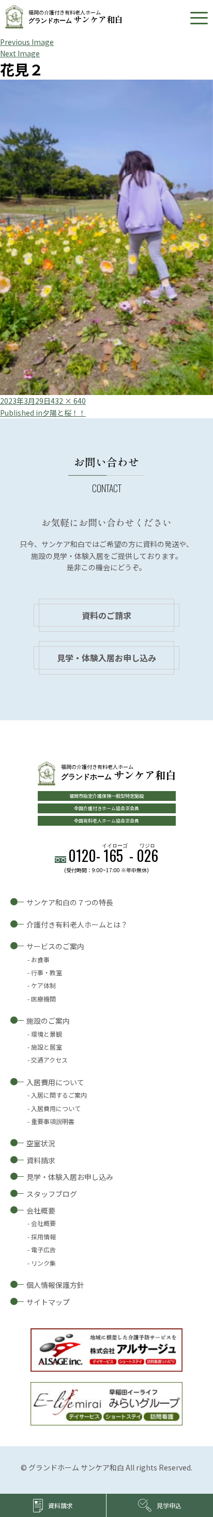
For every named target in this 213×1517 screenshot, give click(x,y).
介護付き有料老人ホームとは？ (77, 924)
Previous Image (27, 42)
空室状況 (40, 1143)
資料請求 (40, 1160)
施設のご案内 (48, 1020)
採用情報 (43, 1236)
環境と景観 (46, 1033)
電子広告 (43, 1249)
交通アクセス (49, 1059)
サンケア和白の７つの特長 (69, 902)
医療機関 (43, 998)
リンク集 (43, 1262)
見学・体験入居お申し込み (106, 657)
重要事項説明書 (52, 1121)
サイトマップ (48, 1302)
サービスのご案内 (55, 946)
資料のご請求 (106, 615)
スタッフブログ (51, 1194)
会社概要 (40, 1210)
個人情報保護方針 (55, 1285)
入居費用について (55, 1082)
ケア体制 (43, 985)
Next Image (20, 53)
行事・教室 (46, 972)
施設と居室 (46, 1046)
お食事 (40, 959)
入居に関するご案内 (59, 1094)
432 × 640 (68, 401)
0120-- (113, 855)
